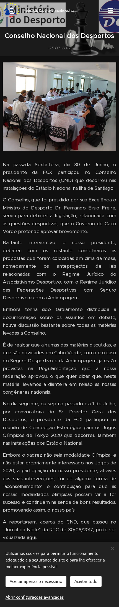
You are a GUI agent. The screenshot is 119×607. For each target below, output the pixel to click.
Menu (110, 10)
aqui (31, 537)
